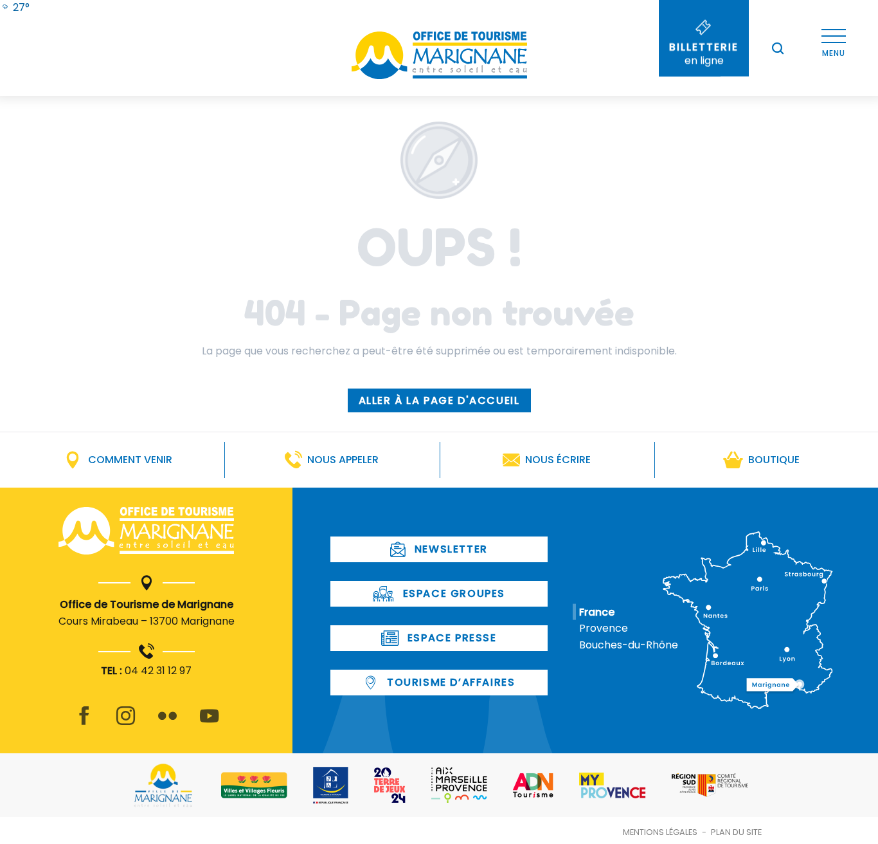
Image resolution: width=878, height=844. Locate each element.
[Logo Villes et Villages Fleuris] (254, 785)
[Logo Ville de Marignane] (162, 785)
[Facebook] (84, 723)
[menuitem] (15, 7)
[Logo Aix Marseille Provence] (459, 785)
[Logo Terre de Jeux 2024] (390, 785)
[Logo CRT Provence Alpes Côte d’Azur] (710, 785)
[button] (777, 48)
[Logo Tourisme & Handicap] (330, 785)
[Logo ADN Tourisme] (533, 785)
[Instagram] (126, 723)
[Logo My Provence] (612, 785)
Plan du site (736, 832)
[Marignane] (146, 533)
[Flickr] (167, 723)
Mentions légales (660, 832)
